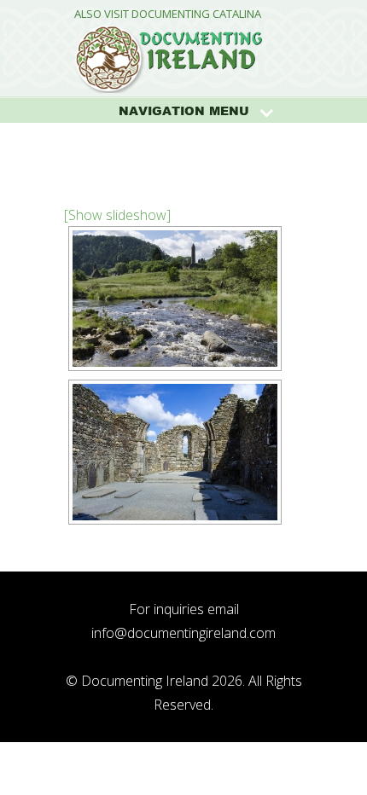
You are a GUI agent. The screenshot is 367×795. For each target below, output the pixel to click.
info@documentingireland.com (183, 633)
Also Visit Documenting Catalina (167, 14)
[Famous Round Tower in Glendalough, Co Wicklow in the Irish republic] (175, 298)
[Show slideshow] (117, 215)
